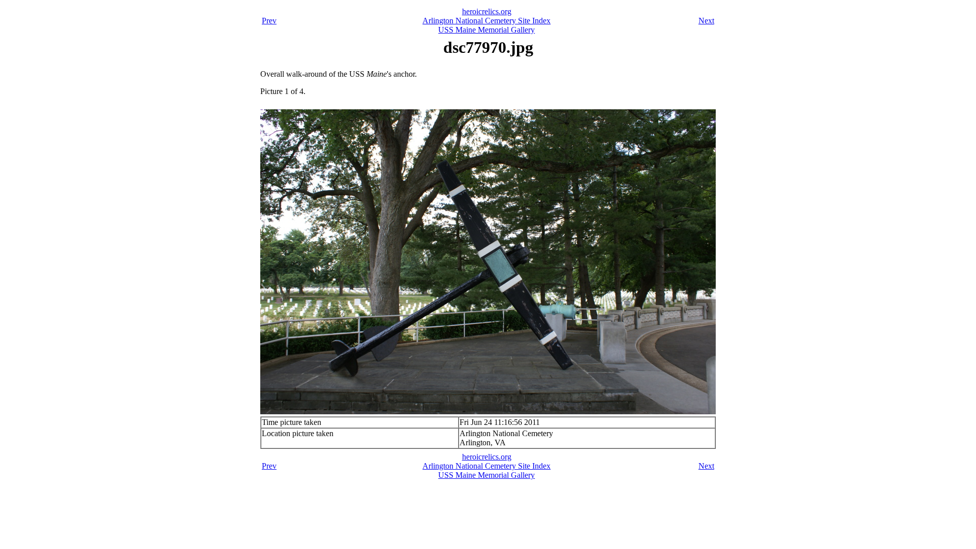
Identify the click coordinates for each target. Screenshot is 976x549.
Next (706, 20)
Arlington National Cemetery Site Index (486, 20)
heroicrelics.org (486, 11)
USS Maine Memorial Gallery (486, 29)
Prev (269, 20)
